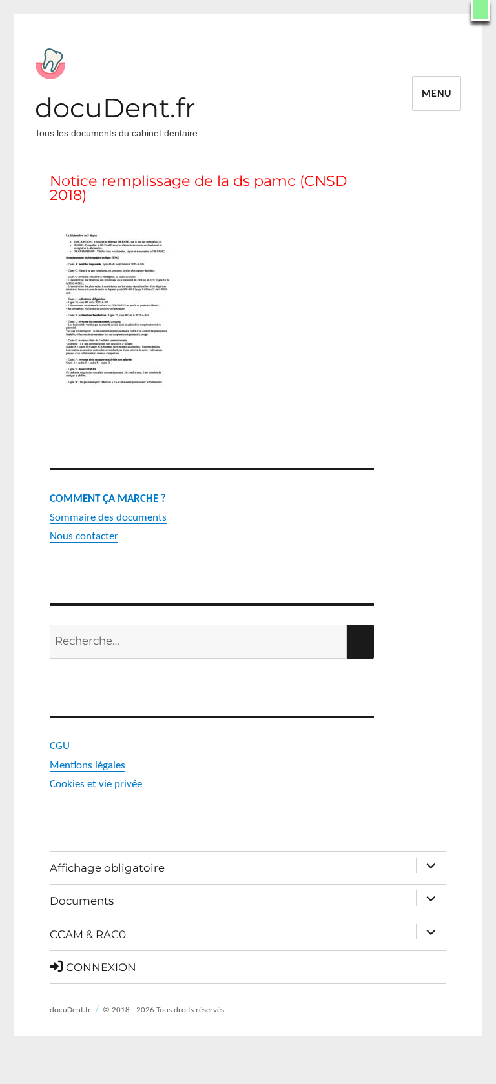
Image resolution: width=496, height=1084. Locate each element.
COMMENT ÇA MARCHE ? (108, 499)
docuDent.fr (115, 108)
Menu (436, 94)
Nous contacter (84, 536)
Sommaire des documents (108, 517)
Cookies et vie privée (96, 784)
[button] (480, 10)
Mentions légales (87, 765)
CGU (60, 746)
